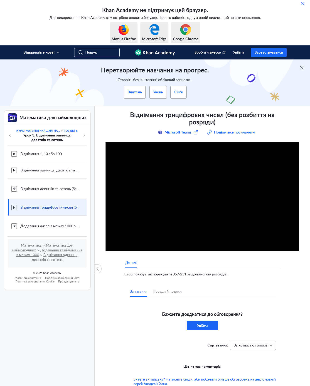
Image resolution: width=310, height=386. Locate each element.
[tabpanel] (202, 272)
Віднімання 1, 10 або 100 (41, 154)
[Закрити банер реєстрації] (301, 67)
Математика (31, 245)
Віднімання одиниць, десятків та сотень (49, 170)
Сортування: (217, 345)
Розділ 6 (71, 130)
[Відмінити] (302, 3)
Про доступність (68, 281)
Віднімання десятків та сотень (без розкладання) (49, 189)
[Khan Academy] (155, 52)
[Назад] (10, 135)
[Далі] (84, 135)
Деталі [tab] (131, 263)
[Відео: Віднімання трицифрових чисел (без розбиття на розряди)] (202, 196)
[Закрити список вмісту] (98, 268)
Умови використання (28, 278)
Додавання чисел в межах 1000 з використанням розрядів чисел (49, 226)
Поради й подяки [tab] (167, 291)
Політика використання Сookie (34, 281)
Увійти (238, 52)
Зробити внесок (207, 52)
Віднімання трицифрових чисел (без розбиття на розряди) (49, 207)
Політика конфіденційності (62, 278)
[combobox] (253, 345)
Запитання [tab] (138, 291)
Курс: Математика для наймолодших (38, 130)
